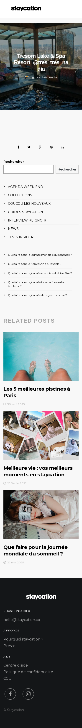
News (13, 229)
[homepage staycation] (41, 598)
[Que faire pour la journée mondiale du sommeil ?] (41, 514)
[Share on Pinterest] (51, 146)
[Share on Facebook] (18, 146)
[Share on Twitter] (29, 146)
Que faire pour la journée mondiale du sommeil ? (40, 254)
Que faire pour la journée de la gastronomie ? (37, 295)
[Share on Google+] (40, 146)
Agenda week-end (25, 187)
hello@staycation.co (21, 620)
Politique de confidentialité (28, 672)
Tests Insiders (22, 237)
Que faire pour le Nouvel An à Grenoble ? (35, 263)
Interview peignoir (27, 220)
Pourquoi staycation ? (23, 639)
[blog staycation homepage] (26, 10)
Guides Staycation (25, 212)
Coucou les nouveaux (29, 204)
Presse (9, 646)
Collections (20, 195)
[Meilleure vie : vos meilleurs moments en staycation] (41, 435)
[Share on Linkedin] (62, 146)
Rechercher (13, 162)
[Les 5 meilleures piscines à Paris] (41, 356)
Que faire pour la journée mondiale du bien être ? (40, 273)
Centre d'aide (15, 665)
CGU (7, 678)
